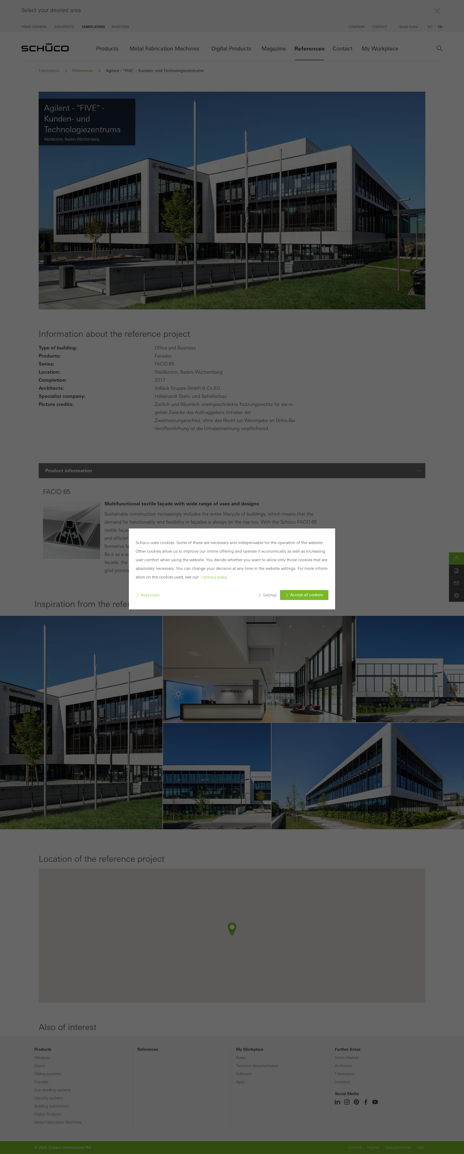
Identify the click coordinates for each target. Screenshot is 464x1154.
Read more (150, 595)
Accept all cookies (306, 595)
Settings (270, 595)
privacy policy (215, 577)
